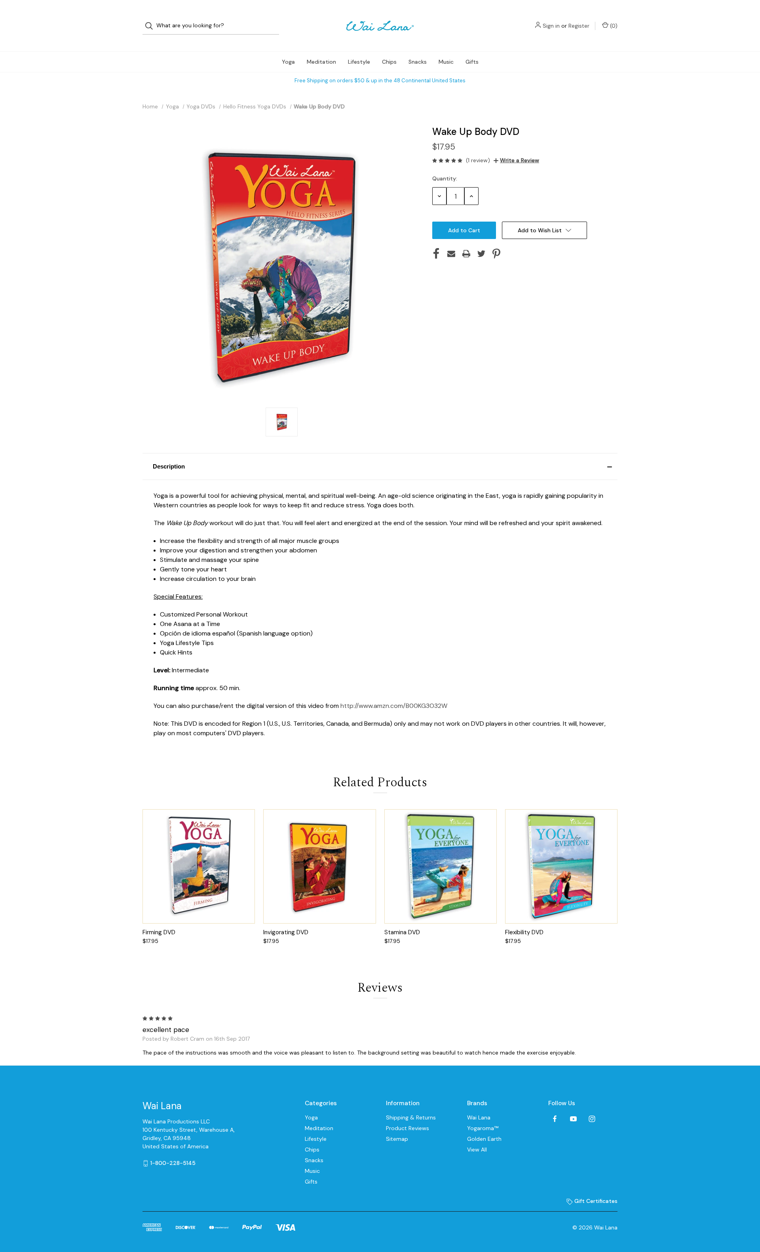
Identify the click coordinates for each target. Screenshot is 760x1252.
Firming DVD (158, 932)
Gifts (472, 61)
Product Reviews (407, 1128)
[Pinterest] (496, 253)
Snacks (417, 61)
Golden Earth (484, 1138)
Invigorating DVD (285, 932)
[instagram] (592, 1118)
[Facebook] (436, 253)
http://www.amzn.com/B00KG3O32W (393, 706)
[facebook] (554, 1118)
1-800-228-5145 (173, 1163)
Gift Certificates (595, 1201)
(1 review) (478, 160)
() (613, 25)
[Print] (466, 253)
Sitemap (397, 1138)
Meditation (321, 61)
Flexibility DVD (524, 932)
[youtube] (573, 1118)
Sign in (551, 25)
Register (578, 25)
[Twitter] (481, 253)
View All (477, 1149)
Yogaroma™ (482, 1128)
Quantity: (444, 178)
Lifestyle (359, 61)
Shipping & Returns (411, 1117)
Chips (389, 61)
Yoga (288, 61)
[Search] (151, 26)
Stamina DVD (402, 932)
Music (446, 61)
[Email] (451, 253)
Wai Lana (478, 1117)
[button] (380, 466)
